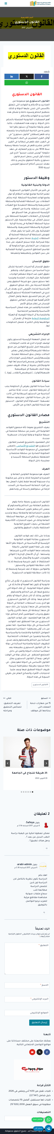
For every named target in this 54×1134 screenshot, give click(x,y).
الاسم (44, 985)
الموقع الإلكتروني (39, 1013)
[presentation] (27, 752)
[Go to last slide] (46, 763)
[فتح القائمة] (5, 3)
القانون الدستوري (40, 685)
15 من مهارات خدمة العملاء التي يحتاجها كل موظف (40, 705)
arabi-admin (24, 864)
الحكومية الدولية (41, 318)
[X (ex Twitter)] (40, 1052)
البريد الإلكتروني (39, 999)
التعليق (43, 945)
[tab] (32, 792)
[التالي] (8, 763)
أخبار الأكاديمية (27, 17)
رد (46, 848)
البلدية (35, 238)
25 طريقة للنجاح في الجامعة (29, 773)
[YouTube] (32, 1052)
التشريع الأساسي (25, 446)
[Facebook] (47, 1052)
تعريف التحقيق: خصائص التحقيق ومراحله (12, 705)
